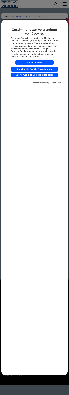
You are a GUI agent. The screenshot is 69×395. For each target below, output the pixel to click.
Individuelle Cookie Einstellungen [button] (34, 69)
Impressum (56, 83)
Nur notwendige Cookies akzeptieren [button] (34, 75)
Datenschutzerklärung (40, 83)
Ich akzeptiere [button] (34, 62)
